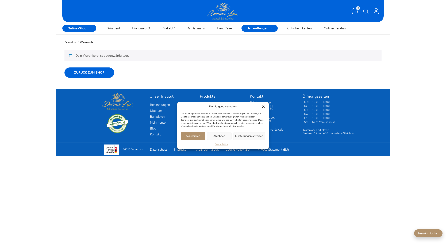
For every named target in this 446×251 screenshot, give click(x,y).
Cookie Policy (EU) (238, 149)
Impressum (181, 149)
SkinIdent (113, 28)
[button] (263, 106)
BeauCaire (224, 28)
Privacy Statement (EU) (273, 149)
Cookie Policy (221, 144)
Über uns (156, 111)
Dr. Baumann (196, 28)
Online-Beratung (336, 28)
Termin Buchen (428, 233)
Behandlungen (257, 28)
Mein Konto (158, 122)
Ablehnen (219, 136)
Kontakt (155, 134)
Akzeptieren (193, 136)
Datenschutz (158, 149)
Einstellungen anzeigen (249, 136)
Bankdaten (157, 117)
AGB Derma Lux (207, 149)
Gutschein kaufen (299, 28)
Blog (153, 128)
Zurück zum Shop (89, 72)
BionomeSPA (141, 28)
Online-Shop (77, 28)
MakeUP (169, 28)
